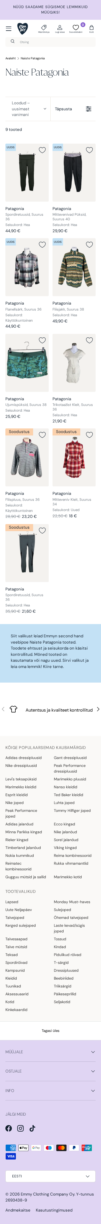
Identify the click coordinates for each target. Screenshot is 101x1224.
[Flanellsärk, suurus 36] (27, 267)
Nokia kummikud (19, 855)
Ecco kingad (64, 824)
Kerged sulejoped (20, 925)
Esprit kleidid (16, 794)
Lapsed (11, 901)
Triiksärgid (62, 986)
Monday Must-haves (72, 901)
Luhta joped (64, 802)
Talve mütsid (16, 946)
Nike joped (14, 802)
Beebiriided (64, 978)
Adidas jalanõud (19, 824)
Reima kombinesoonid (73, 855)
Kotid (9, 1001)
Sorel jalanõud (66, 839)
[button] (91, 28)
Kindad (60, 946)
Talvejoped (14, 917)
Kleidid (11, 978)
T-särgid (61, 962)
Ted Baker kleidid (68, 794)
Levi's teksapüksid (21, 779)
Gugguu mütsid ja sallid (25, 876)
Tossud (60, 938)
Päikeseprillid (65, 994)
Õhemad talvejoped (71, 917)
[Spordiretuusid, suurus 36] (27, 173)
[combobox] (50, 42)
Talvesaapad (16, 938)
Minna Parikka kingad (23, 831)
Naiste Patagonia (33, 58)
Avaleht (10, 58)
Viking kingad (65, 847)
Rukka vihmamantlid (71, 863)
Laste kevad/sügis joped (69, 928)
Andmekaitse (17, 1210)
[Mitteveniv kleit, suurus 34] (74, 457)
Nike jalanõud (65, 831)
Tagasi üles (51, 1030)
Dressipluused (66, 970)
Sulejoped (62, 909)
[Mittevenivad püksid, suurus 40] (74, 173)
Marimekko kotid (68, 876)
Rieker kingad (16, 839)
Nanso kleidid (65, 786)
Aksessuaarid (17, 994)
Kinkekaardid (16, 1009)
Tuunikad (13, 986)
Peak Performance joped (21, 813)
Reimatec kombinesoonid (18, 866)
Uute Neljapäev (18, 909)
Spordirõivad (16, 962)
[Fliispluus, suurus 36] (27, 457)
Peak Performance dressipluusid (70, 768)
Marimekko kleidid (20, 786)
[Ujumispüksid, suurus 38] (27, 363)
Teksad (11, 954)
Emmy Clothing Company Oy (47, 1194)
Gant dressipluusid (70, 757)
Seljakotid (62, 1001)
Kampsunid (15, 970)
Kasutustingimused (54, 1210)
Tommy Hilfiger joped (72, 810)
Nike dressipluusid (21, 765)
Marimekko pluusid (70, 779)
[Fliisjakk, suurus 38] (74, 267)
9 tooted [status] (13, 129)
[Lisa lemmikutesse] (42, 150)
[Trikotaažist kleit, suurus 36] (74, 363)
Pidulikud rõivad (67, 954)
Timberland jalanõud (23, 847)
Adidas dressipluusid (23, 757)
